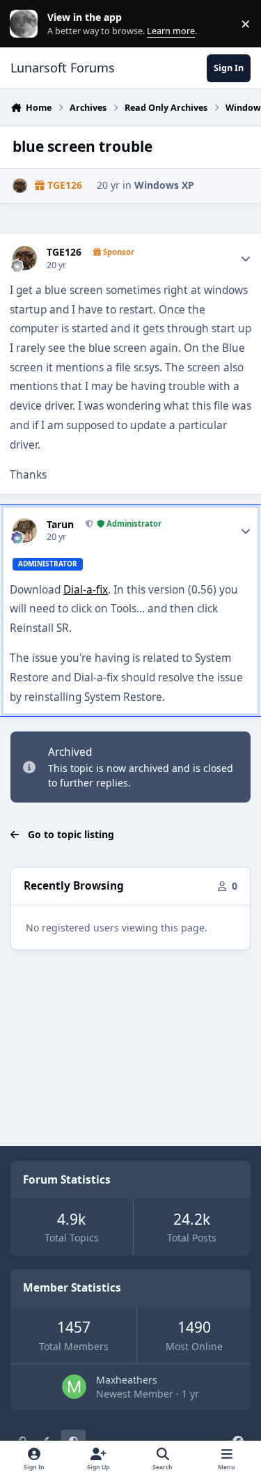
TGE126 (64, 252)
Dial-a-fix (85, 589)
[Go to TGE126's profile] (20, 185)
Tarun (60, 524)
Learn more (27, 24)
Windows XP (164, 185)
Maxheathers (126, 1379)
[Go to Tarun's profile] (25, 530)
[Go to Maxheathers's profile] (74, 1387)
